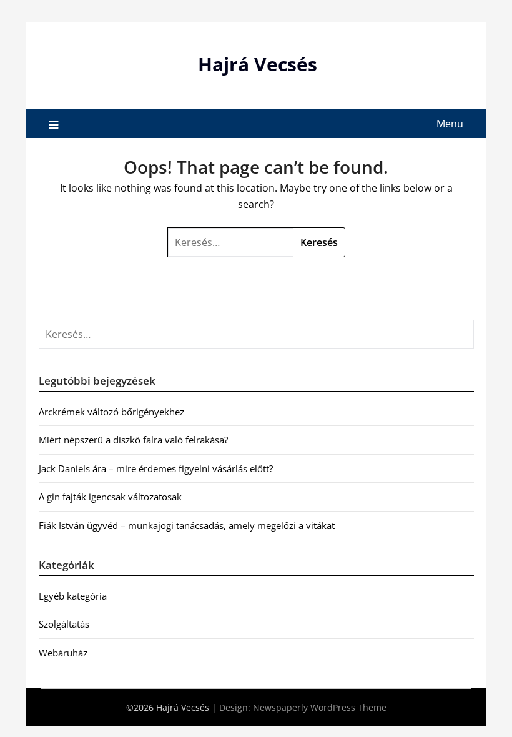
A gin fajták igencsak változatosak (110, 496)
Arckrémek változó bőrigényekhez (111, 411)
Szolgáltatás (64, 624)
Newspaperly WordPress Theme (319, 707)
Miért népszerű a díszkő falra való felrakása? (133, 439)
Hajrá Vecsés (257, 64)
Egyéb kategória (73, 596)
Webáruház (63, 652)
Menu (449, 124)
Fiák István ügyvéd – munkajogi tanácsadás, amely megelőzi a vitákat (187, 525)
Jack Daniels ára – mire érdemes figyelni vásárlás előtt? (156, 468)
